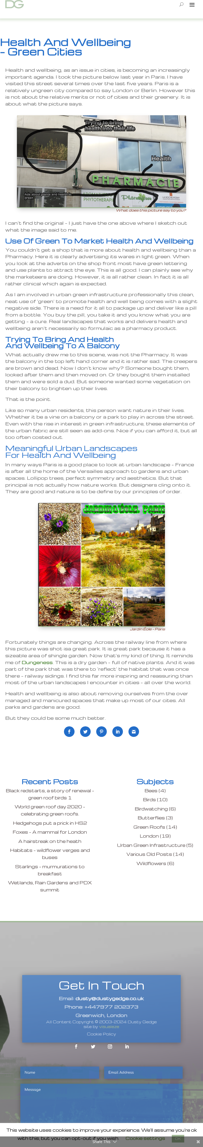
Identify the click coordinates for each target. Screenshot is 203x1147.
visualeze (109, 1026)
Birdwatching (151, 809)
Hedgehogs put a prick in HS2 (50, 823)
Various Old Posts (149, 854)
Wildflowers (151, 863)
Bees (151, 790)
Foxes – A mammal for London (50, 832)
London (149, 836)
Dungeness (37, 662)
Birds (149, 799)
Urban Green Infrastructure (151, 845)
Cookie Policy (101, 1033)
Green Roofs (149, 827)
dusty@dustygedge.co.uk (110, 998)
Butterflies (151, 817)
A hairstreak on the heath (49, 841)
